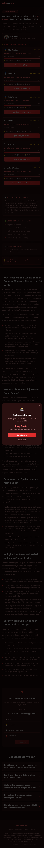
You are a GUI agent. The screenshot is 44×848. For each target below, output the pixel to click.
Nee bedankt (22, 440)
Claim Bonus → (22, 435)
